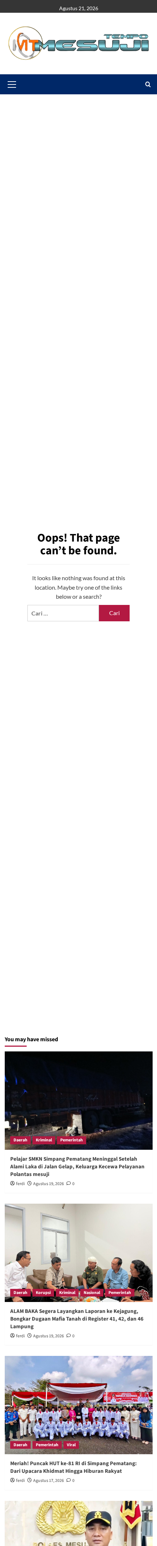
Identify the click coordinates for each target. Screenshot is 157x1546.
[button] (148, 84)
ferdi (20, 1184)
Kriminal (44, 1140)
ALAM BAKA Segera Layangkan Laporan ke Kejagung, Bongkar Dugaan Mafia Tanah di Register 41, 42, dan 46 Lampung (76, 1318)
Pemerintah (71, 1140)
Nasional (92, 1293)
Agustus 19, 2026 (48, 1184)
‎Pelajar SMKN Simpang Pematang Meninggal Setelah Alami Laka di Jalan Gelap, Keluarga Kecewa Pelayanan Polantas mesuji (77, 1166)
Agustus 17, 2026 (48, 1481)
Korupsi (43, 1293)
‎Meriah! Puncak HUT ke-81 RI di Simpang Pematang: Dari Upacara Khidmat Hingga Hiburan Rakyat (73, 1467)
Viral (71, 1445)
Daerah (20, 1140)
